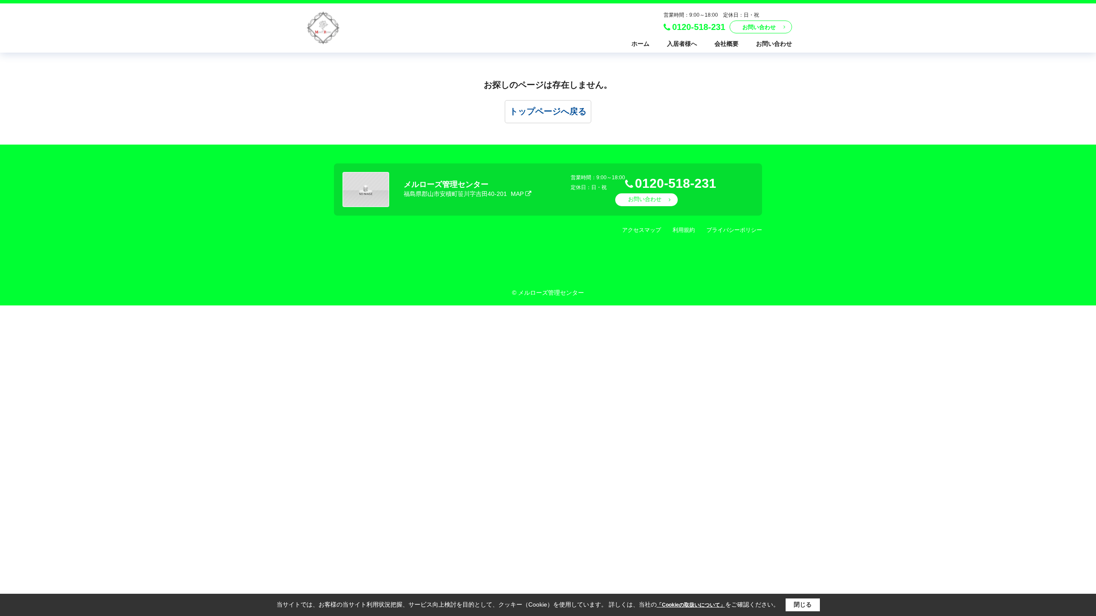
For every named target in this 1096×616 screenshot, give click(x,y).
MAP (517, 193)
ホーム (640, 43)
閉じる (803, 604)
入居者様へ (682, 43)
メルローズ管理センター (446, 184)
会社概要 (727, 43)
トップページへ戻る (548, 111)
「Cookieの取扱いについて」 (691, 605)
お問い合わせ (759, 27)
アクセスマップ (641, 230)
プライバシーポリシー (734, 230)
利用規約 (684, 230)
